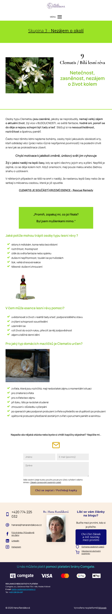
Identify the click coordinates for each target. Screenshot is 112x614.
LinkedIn (15, 540)
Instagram (16, 547)
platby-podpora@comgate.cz (23, 589)
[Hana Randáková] (56, 6)
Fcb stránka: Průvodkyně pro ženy (23, 534)
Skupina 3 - (56, 31)
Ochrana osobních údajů (93, 546)
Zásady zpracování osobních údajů (45, 482)
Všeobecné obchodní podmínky (91, 552)
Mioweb (102, 607)
